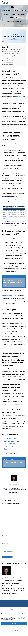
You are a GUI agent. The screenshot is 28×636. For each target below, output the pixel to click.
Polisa (5, 449)
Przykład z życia (7, 59)
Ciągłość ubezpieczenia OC (11, 441)
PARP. (19, 489)
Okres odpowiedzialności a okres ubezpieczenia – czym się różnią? (11, 52)
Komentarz (5, 510)
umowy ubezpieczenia (13, 114)
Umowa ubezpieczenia (10, 438)
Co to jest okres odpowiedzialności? (12, 49)
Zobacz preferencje (14, 630)
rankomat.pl (5, 488)
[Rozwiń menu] (25, 3)
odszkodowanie (19, 96)
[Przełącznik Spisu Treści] (23, 47)
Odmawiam (14, 626)
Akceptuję (14, 623)
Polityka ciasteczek (10, 633)
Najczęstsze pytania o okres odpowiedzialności (10, 61)
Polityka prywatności (17, 633)
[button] (26, 610)
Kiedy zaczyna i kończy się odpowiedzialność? (9, 56)
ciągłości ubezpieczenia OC (9, 295)
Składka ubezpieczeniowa (11, 443)
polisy (16, 99)
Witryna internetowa (8, 551)
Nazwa (4, 536)
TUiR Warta (8, 486)
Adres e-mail (6, 543)
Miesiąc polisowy (8, 446)
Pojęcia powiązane (8, 64)
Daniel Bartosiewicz (11, 24)
